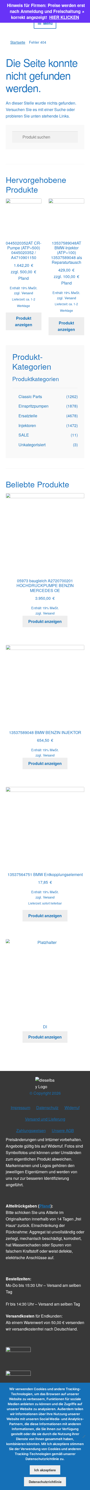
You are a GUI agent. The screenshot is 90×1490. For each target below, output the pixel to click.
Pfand (44, 1206)
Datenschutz (47, 1107)
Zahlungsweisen (31, 1130)
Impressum (20, 1107)
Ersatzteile (27, 416)
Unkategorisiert (32, 444)
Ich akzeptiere (45, 1470)
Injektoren (27, 425)
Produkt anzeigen (23, 321)
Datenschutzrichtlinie (45, 1481)
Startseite (17, 42)
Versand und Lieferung (45, 1119)
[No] (83, 1436)
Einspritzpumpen (33, 406)
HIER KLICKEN (64, 17)
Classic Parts (30, 396)
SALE (23, 435)
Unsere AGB (63, 1130)
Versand (27, 293)
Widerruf (72, 1107)
